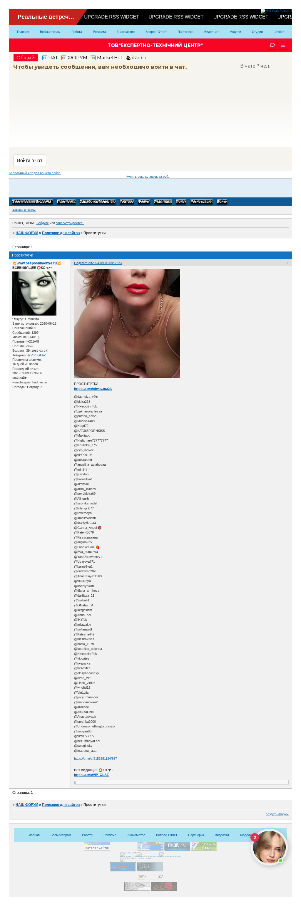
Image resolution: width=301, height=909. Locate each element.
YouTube (127, 202)
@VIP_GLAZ (36, 355)
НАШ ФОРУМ (27, 233)
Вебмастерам (50, 31)
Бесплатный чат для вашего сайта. (35, 173)
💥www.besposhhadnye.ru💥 (36, 263)
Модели (235, 31)
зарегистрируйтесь (70, 223)
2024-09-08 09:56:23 (107, 263)
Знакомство (126, 31)
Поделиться (83, 263)
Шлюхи (279, 31)
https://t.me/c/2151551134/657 (95, 758)
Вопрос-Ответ (156, 31)
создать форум (277, 814)
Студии (257, 31)
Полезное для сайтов (61, 233)
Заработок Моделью (98, 202)
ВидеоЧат (211, 31)
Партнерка (185, 31)
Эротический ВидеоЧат (32, 202)
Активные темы (24, 210)
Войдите (42, 223)
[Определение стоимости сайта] (204, 849)
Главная (23, 31)
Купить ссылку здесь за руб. (147, 176)
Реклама (99, 31)
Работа (76, 31)
